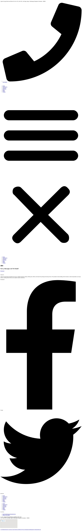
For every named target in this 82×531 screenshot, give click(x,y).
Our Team (4, 88)
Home (4, 85)
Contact (4, 91)
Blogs (4, 90)
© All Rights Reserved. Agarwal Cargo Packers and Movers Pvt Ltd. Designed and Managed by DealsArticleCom (20, 529)
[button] (41, 174)
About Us (4, 87)
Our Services (5, 86)
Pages (4, 89)
